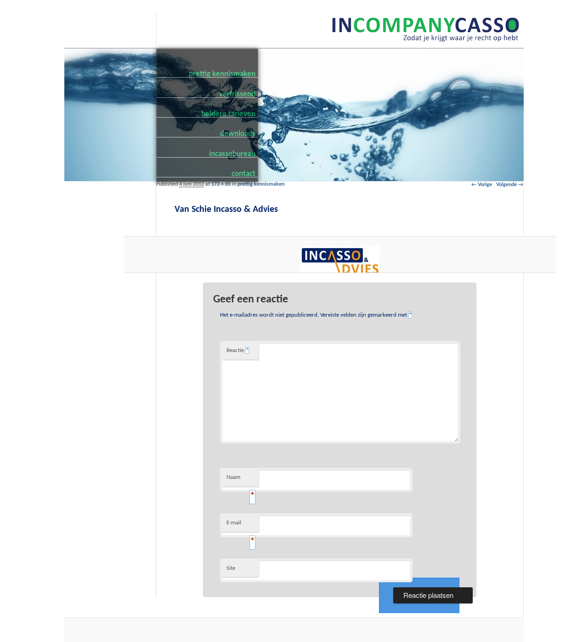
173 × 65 (221, 184)
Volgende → (509, 184)
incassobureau (232, 153)
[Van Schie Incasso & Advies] (340, 261)
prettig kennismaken (222, 73)
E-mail (240, 526)
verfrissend (237, 94)
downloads (237, 133)
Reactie (237, 350)
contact (243, 173)
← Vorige (481, 184)
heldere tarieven (228, 113)
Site (230, 568)
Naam (240, 480)
